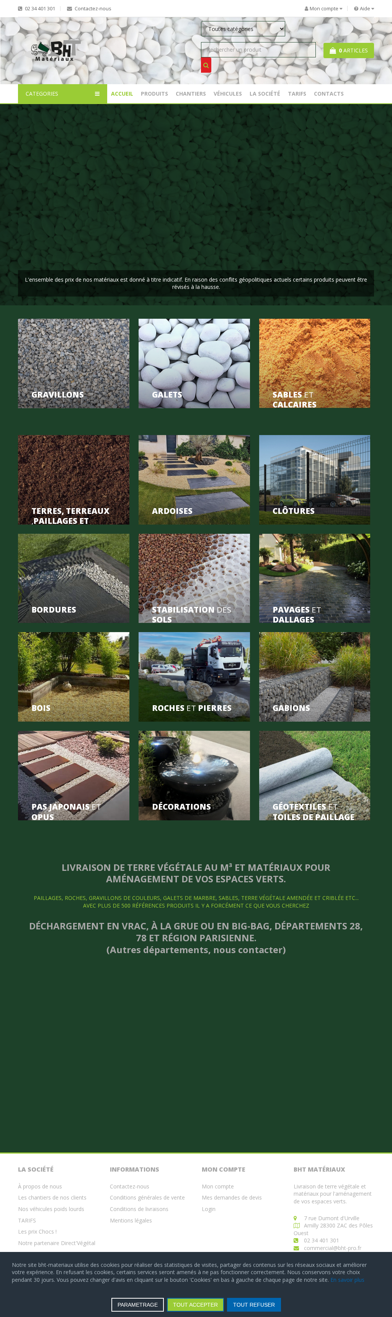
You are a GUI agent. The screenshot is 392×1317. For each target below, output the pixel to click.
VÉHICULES (228, 93)
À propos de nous (40, 1186)
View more (73, 363)
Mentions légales (131, 1220)
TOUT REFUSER (254, 1305)
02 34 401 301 (39, 8)
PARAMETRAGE (138, 1305)
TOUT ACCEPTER (195, 1305)
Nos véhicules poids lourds (51, 1209)
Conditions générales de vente (147, 1197)
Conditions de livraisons (139, 1209)
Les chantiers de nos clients (52, 1197)
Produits (154, 93)
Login (209, 1209)
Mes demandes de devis (232, 1197)
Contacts (329, 93)
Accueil (122, 93)
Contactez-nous (92, 8)
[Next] (359, 205)
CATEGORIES (42, 93)
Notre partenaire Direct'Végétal (56, 1243)
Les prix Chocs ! (37, 1231)
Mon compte (218, 1186)
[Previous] (32, 205)
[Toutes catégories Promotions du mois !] (258, 30)
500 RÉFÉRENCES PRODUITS (157, 905)
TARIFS (297, 93)
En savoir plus (347, 1279)
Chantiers (191, 93)
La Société (265, 93)
